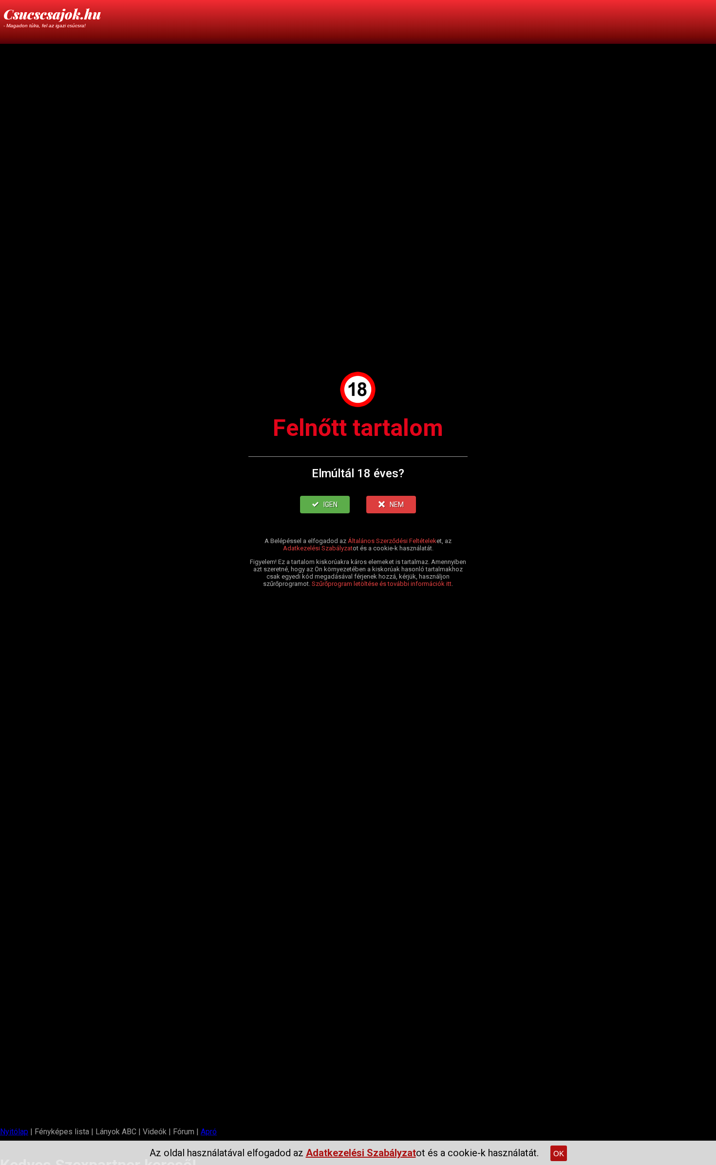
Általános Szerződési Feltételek (392, 541)
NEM (397, 504)
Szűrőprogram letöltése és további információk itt (382, 583)
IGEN (330, 504)
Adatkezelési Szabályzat (318, 548)
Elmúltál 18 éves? (358, 473)
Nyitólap (14, 1131)
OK (558, 1153)
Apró (209, 1131)
